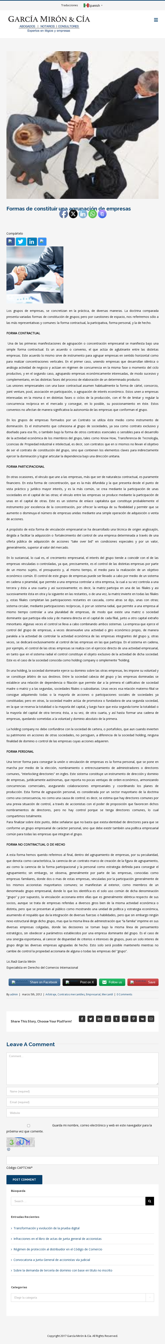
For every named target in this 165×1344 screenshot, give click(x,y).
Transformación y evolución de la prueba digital (46, 1228)
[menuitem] (69, 5)
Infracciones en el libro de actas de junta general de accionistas (58, 1239)
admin (14, 994)
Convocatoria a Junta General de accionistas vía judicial (52, 1260)
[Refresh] (8, 1150)
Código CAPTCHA (18, 1168)
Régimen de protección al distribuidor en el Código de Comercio (58, 1249)
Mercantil (107, 994)
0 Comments (124, 994)
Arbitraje (51, 994)
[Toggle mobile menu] (156, 19)
